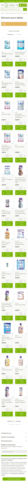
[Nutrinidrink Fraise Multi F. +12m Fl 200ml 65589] (7, 392)
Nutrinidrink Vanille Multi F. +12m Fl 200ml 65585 (7, 306)
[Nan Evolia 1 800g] (21, 138)
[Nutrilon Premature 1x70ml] (7, 265)
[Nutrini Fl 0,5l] (21, 328)
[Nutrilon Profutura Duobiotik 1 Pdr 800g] (21, 74)
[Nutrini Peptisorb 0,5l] (7, 361)
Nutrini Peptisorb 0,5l (7, 370)
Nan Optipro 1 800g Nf (7, 53)
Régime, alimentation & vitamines (13, 13)
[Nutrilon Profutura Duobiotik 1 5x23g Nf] (21, 392)
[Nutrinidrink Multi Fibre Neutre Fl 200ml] (21, 203)
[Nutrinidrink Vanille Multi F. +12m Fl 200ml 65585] (7, 296)
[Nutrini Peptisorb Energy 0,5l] (7, 234)
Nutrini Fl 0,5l (18, 337)
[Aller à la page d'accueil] (10, 5)
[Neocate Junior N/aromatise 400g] (21, 234)
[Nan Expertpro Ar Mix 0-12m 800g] (7, 74)
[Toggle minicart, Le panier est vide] (20, 5)
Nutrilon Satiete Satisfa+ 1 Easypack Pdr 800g (7, 339)
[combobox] (12, 9)
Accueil (2, 13)
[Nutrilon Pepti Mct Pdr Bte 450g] (21, 265)
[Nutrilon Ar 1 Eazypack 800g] (7, 170)
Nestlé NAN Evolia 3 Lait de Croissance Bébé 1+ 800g (6, 148)
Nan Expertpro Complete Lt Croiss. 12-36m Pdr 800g (20, 115)
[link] (8, 424)
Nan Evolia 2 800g (6, 114)
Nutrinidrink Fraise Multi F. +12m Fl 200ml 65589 (7, 402)
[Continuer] (20, 424)
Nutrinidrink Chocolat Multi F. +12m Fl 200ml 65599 (20, 181)
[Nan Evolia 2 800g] (7, 105)
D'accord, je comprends (14, 479)
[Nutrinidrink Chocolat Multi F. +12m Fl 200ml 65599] (21, 170)
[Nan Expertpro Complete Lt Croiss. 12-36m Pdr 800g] (21, 105)
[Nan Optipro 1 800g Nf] (7, 45)
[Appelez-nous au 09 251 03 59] (17, 5)
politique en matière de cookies (12, 474)
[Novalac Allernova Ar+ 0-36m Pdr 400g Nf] (21, 45)
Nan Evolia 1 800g (19, 146)
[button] (14, 24)
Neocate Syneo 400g (20, 304)
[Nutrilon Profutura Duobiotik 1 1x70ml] (7, 203)
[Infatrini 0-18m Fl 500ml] (21, 361)
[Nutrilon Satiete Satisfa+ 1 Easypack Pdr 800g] (7, 328)
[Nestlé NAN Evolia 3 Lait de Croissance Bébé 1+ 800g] (7, 138)
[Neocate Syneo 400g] (21, 296)
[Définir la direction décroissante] (20, 34)
